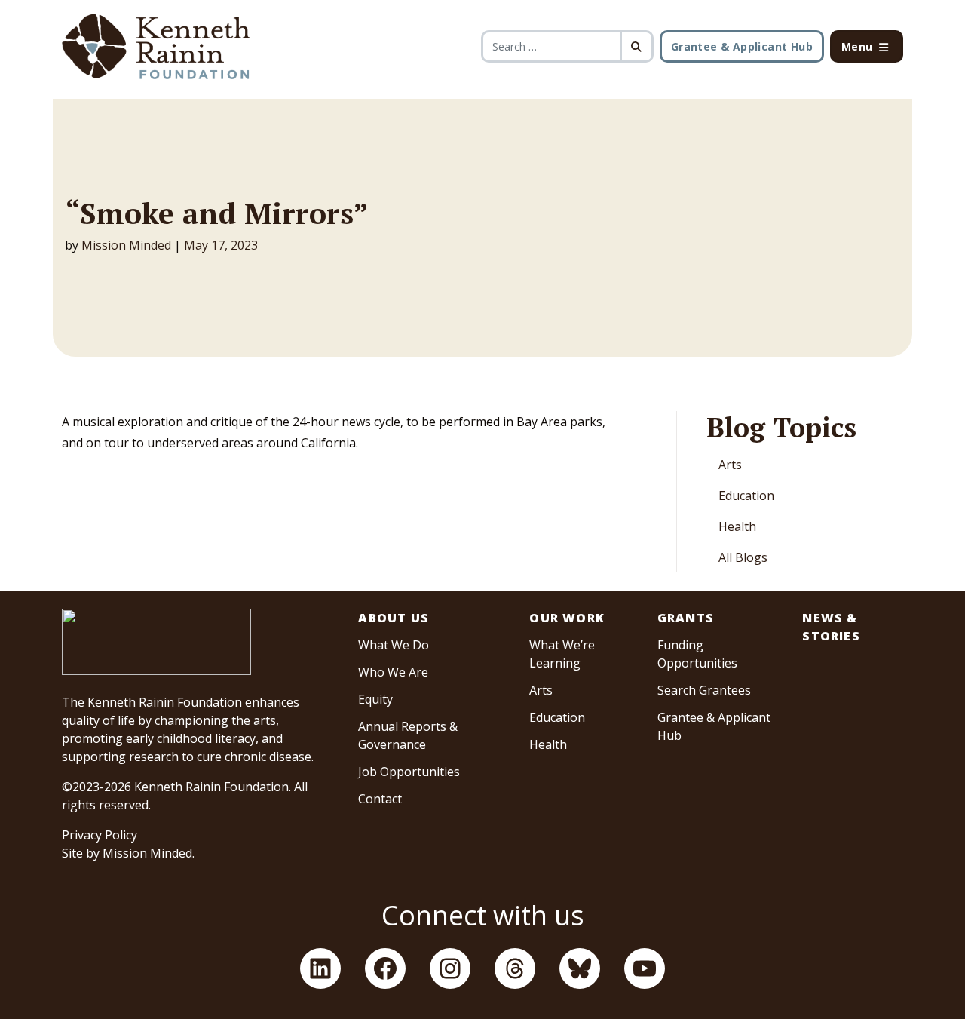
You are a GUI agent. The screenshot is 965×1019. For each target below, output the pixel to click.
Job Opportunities (409, 771)
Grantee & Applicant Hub (742, 46)
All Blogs (742, 557)
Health (737, 526)
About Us (393, 617)
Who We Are (393, 672)
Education (746, 495)
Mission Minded (126, 245)
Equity (375, 699)
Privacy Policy (99, 835)
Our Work (567, 617)
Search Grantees (704, 690)
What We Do (393, 645)
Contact (380, 798)
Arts (730, 464)
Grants (685, 617)
